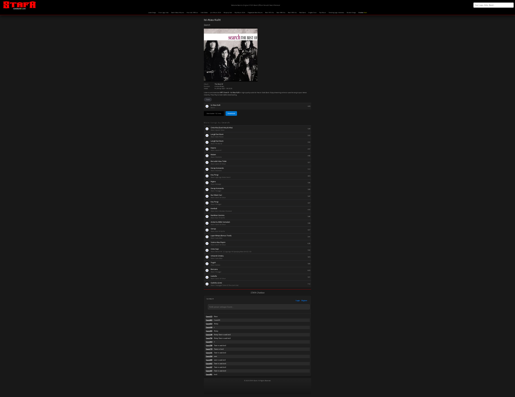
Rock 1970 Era (269, 12)
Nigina (213, 181)
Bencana (214, 269)
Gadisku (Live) (216, 283)
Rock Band (302, 12)
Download (231, 113)
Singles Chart (312, 12)
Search (207, 24)
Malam (213, 154)
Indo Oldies (204, 12)
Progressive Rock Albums (255, 12)
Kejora (213, 148)
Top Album (322, 12)
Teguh (213, 262)
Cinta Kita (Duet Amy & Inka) (221, 127)
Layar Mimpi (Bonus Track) (221, 235)
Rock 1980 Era (281, 12)
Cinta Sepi (215, 249)
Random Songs (351, 12)
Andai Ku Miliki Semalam (220, 222)
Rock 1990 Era (292, 12)
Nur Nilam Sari (216, 195)
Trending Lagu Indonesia (336, 12)
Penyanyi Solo (228, 12)
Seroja (213, 228)
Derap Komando (217, 168)
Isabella (214, 276)
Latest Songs (152, 12)
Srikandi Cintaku (217, 256)
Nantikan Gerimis (218, 215)
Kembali (214, 208)
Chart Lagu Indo (163, 12)
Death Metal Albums (177, 12)
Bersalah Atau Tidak (219, 161)
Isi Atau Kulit (215, 105)
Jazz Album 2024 (215, 12)
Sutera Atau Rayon (218, 242)
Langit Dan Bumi (217, 134)
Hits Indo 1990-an (192, 12)
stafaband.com (19, 8)
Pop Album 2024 (240, 12)
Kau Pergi (214, 175)
